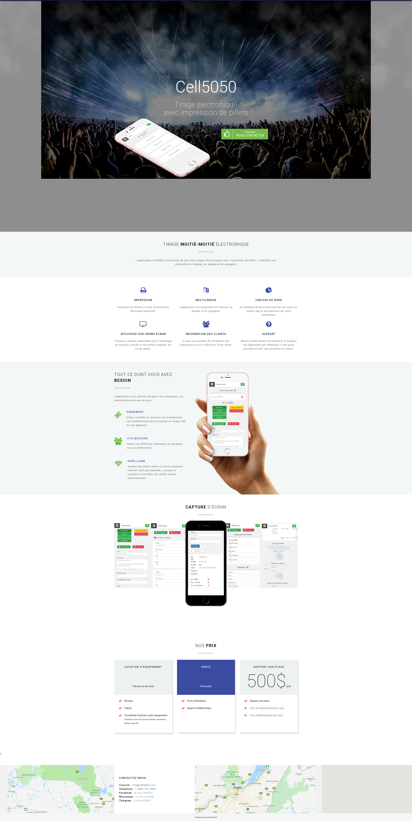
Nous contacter (250, 134)
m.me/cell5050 (145, 796)
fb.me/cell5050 (143, 792)
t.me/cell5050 (141, 800)
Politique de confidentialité (206, 817)
